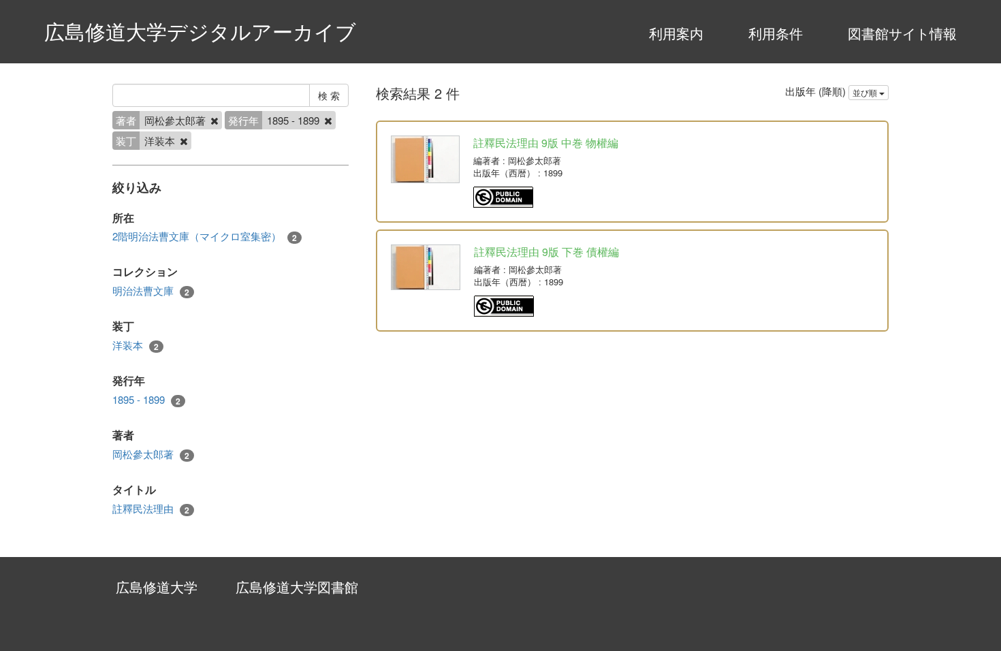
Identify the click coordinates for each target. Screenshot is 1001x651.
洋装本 (135, 345)
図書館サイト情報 (902, 33)
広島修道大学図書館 (297, 587)
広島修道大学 (156, 587)
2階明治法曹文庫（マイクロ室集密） (204, 236)
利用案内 (676, 33)
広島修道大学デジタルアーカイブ (200, 31)
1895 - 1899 (146, 399)
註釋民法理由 (150, 508)
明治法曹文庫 (150, 290)
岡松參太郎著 (150, 454)
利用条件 (775, 33)
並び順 (866, 92)
